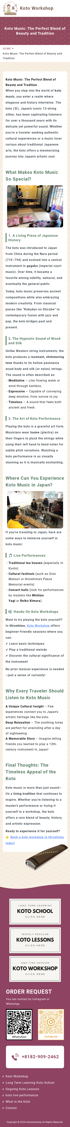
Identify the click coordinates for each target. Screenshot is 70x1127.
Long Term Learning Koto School (30, 1082)
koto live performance (22, 1095)
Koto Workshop (38, 625)
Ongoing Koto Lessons (22, 1089)
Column (11, 1108)
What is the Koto (18, 1101)
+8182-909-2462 (40, 1056)
